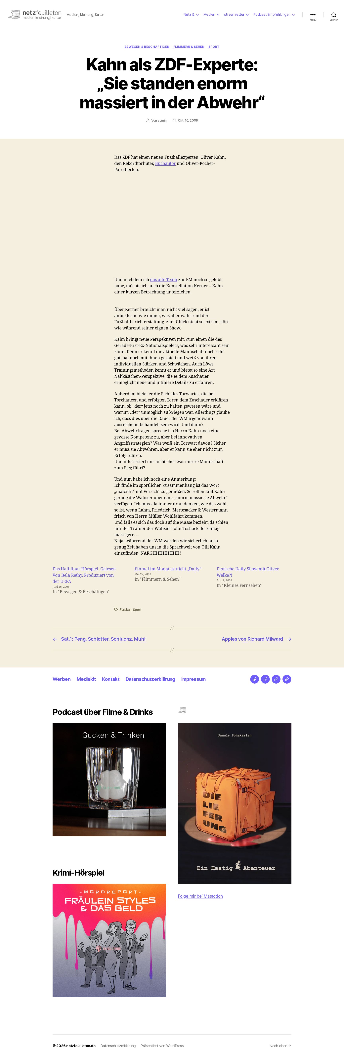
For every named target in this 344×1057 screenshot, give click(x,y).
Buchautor (165, 163)
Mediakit (86, 679)
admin (162, 120)
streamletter (234, 14)
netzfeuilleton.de (80, 1046)
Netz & (189, 14)
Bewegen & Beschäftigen (147, 47)
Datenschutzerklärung (150, 679)
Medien (209, 14)
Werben (61, 679)
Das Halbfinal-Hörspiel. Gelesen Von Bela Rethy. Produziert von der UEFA (84, 575)
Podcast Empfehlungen (271, 14)
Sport (214, 47)
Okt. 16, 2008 (188, 120)
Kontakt (110, 679)
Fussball (125, 610)
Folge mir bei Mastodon (200, 896)
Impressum (193, 679)
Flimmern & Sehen (188, 47)
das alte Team (163, 280)
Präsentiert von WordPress (162, 1046)
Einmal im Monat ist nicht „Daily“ (168, 569)
